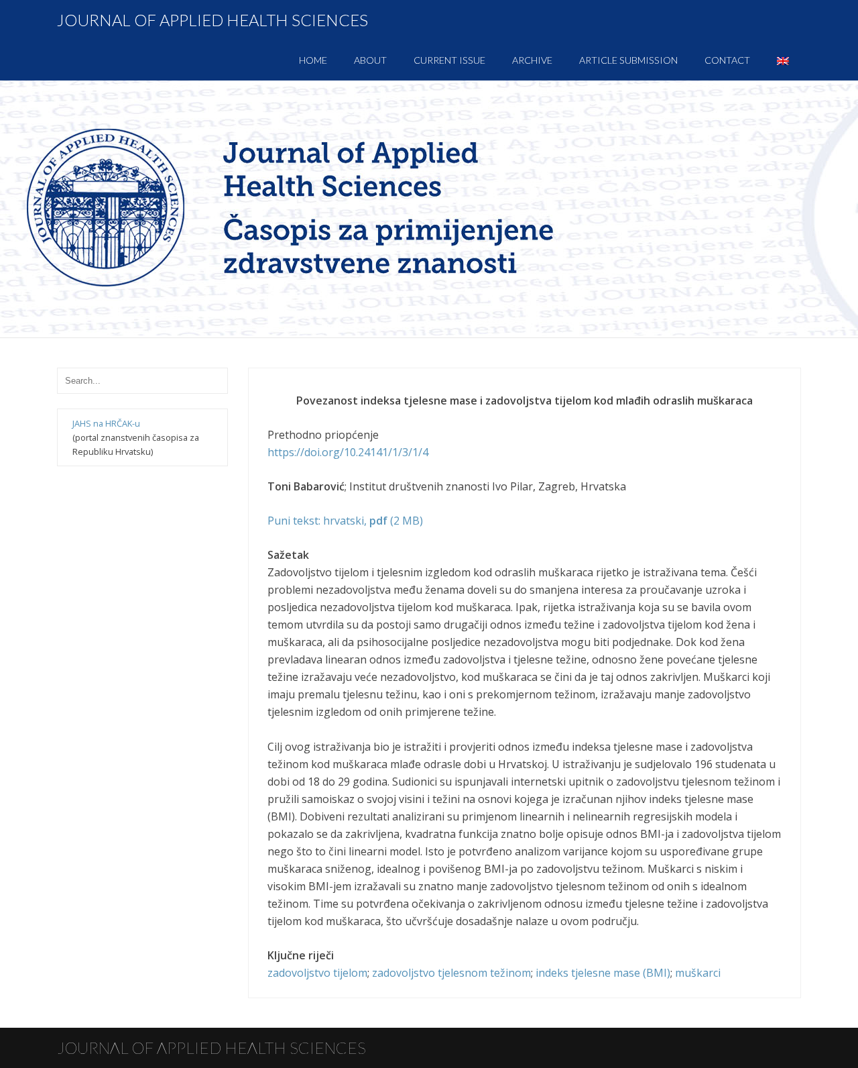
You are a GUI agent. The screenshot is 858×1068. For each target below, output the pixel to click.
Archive (532, 60)
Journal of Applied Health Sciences (212, 20)
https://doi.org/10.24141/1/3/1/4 (347, 452)
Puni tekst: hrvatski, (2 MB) (345, 520)
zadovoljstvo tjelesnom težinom (451, 972)
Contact (727, 60)
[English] (783, 60)
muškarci (698, 972)
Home (313, 60)
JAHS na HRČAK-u (106, 423)
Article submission (628, 60)
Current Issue (449, 60)
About (370, 60)
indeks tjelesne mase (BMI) (603, 972)
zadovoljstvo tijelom (317, 972)
